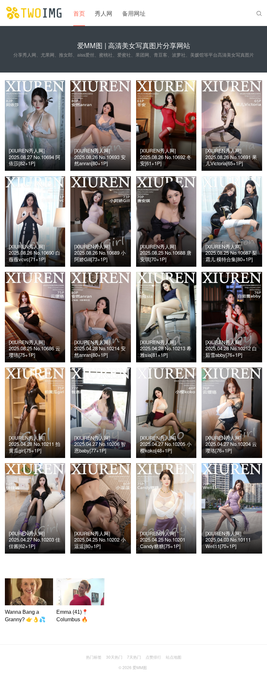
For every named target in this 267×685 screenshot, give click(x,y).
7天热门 (134, 657)
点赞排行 (153, 657)
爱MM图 (140, 667)
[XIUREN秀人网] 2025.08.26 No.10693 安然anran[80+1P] (100, 157)
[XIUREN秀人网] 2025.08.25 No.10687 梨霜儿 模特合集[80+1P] (231, 252)
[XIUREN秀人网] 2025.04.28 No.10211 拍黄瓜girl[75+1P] (34, 444)
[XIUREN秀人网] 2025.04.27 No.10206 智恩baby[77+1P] (100, 444)
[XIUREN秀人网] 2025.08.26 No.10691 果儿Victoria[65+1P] (231, 157)
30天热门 (114, 657)
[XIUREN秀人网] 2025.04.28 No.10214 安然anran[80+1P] (100, 348)
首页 (79, 13)
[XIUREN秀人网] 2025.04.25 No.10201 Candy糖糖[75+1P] (162, 539)
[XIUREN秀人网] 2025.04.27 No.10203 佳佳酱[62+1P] (34, 539)
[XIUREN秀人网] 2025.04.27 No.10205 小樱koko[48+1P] (165, 444)
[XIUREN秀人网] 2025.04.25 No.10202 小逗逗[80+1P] (100, 539)
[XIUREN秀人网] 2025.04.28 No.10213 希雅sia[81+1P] (165, 348)
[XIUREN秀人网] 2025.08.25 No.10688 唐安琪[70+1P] (165, 252)
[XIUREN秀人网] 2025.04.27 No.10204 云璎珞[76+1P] (231, 444)
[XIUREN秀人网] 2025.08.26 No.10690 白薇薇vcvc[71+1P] (34, 252)
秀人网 (103, 13)
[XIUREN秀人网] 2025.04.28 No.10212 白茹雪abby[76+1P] (231, 348)
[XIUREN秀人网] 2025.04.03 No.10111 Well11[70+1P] (228, 539)
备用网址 (134, 13)
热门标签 (94, 657)
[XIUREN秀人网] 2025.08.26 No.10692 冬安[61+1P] (165, 157)
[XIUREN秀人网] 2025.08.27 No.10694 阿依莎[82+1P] (34, 157)
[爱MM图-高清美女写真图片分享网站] (34, 13)
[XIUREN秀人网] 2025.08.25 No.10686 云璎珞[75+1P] (34, 348)
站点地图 (173, 657)
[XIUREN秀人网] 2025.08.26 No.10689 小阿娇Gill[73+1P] (100, 252)
